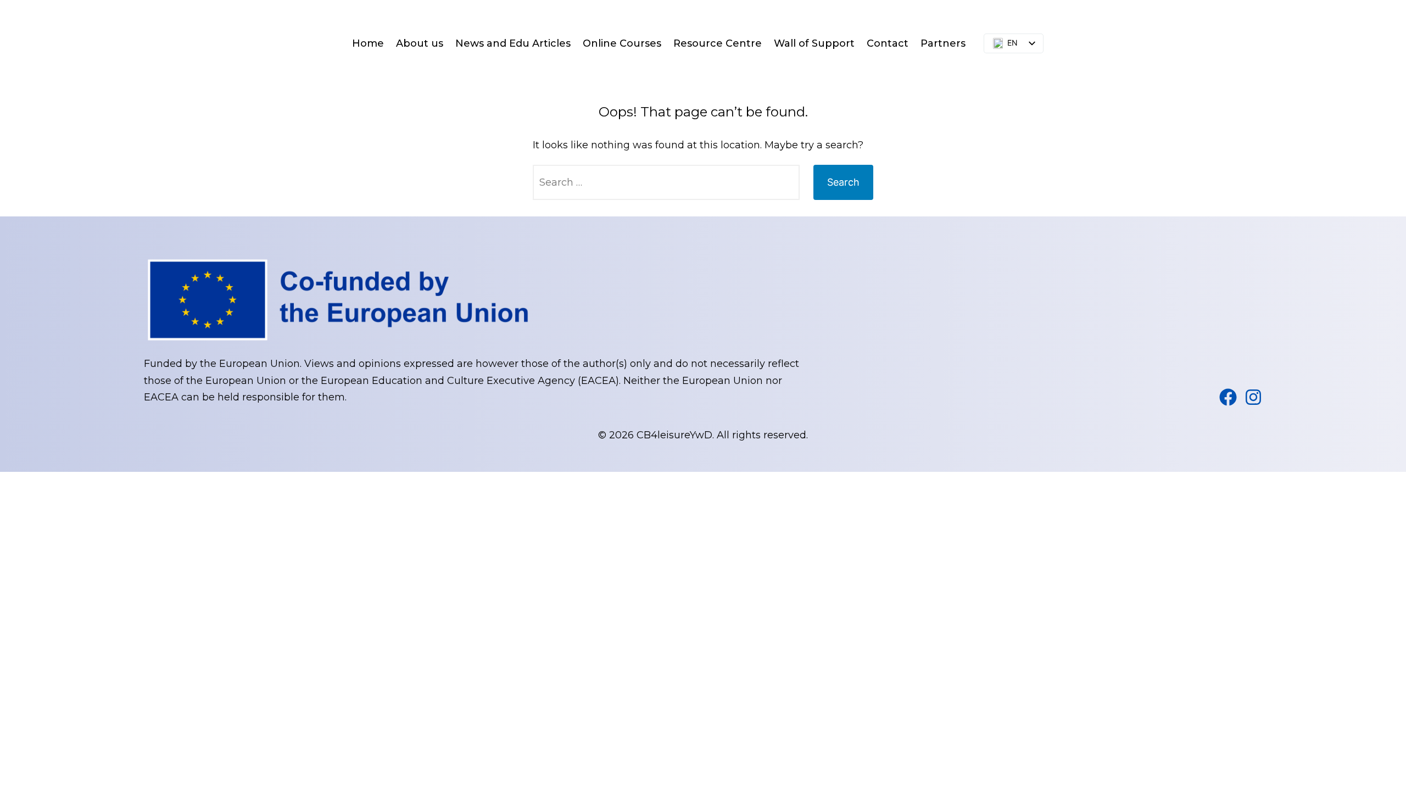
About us (419, 43)
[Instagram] (1253, 397)
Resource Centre (717, 43)
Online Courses (622, 43)
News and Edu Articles (513, 43)
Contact (887, 43)
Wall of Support (814, 43)
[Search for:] (666, 182)
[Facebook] (1228, 397)
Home (368, 43)
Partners (943, 43)
